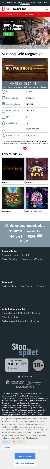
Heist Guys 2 (30, 182)
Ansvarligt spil (9, 313)
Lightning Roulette (34, 405)
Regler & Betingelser (30, 313)
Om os (5, 255)
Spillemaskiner (12, 14)
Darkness (5, 182)
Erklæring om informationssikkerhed (21, 321)
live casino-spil (7, 401)
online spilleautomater (38, 398)
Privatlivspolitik (10, 317)
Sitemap (25, 259)
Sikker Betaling (9, 259)
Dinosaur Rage (7, 211)
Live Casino (28, 14)
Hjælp (15, 255)
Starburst (5, 403)
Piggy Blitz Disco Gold (34, 211)
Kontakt (26, 255)
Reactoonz (31, 403)
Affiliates (38, 259)
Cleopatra (23, 403)
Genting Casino (17, 394)
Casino (41, 14)
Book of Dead (14, 403)
